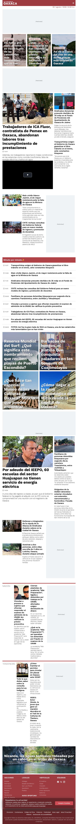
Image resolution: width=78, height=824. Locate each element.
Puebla (24, 790)
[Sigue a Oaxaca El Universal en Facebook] (58, 782)
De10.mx (42, 793)
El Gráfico (42, 781)
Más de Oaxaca (34, 39)
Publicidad (47, 812)
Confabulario (43, 788)
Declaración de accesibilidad (42, 814)
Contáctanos (19, 812)
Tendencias (8, 39)
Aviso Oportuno (44, 790)
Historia (28, 814)
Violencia (39, 812)
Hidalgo (24, 781)
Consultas (42, 795)
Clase (41, 783)
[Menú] (73, 3)
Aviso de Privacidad (39, 806)
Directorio (10, 812)
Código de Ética (29, 812)
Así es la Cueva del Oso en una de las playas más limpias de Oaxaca (63, 57)
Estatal (6, 781)
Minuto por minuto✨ (14, 260)
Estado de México (28, 783)
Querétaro (25, 788)
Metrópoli (7, 783)
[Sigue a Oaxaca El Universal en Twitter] (61, 782)
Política (6, 790)
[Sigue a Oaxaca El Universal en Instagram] (64, 782)
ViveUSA (42, 786)
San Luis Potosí (27, 786)
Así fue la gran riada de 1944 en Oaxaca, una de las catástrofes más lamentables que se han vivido (14, 54)
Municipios (8, 788)
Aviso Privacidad (66, 812)
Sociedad (7, 786)
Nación (6, 793)
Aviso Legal (55, 812)
